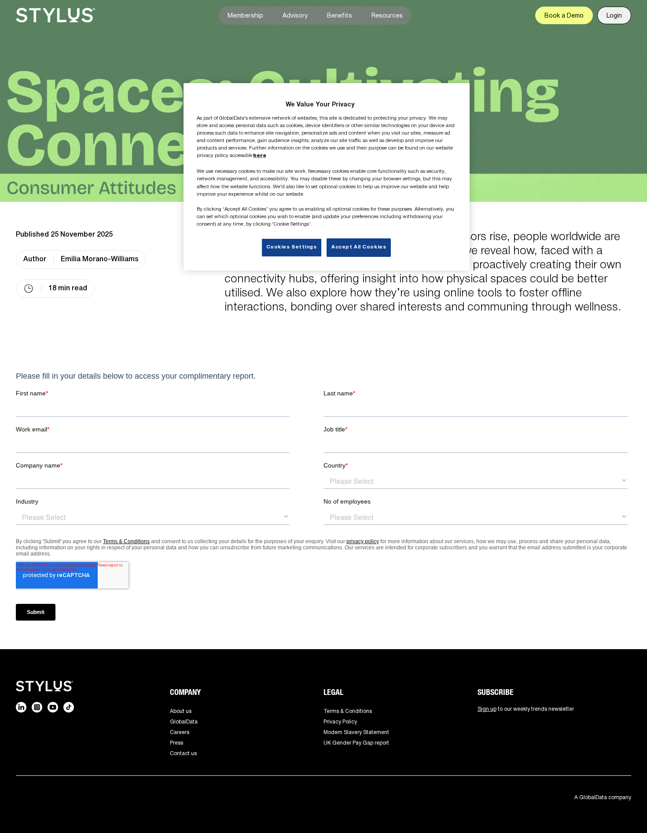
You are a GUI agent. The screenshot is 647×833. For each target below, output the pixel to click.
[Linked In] (21, 707)
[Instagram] (37, 707)
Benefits (339, 15)
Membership (245, 15)
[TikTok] (68, 707)
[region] (327, 176)
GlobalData (184, 721)
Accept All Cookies (358, 247)
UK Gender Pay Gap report (356, 742)
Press (176, 742)
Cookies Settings (291, 247)
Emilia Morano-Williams (100, 259)
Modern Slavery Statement (356, 732)
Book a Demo (564, 15)
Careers (179, 732)
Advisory (295, 15)
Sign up (487, 709)
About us (180, 711)
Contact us (183, 753)
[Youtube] (53, 707)
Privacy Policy (340, 721)
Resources (387, 15)
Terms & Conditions (348, 711)
